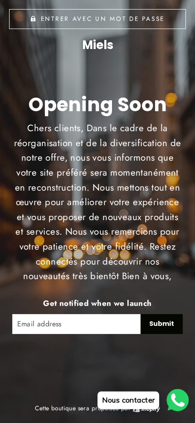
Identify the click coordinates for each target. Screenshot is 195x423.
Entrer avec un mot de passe (103, 18)
